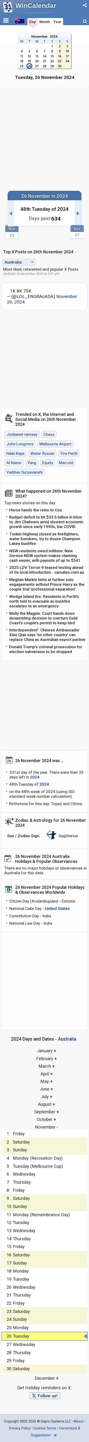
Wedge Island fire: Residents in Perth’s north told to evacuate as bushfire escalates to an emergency (44, 601)
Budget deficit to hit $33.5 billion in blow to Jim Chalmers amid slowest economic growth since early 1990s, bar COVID (46, 522)
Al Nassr (14, 462)
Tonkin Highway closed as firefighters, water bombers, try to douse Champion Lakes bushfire (44, 539)
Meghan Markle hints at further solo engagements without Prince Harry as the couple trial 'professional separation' (46, 584)
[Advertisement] (44, 138)
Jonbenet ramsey (21, 434)
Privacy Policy (20, 1428)
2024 (34, 777)
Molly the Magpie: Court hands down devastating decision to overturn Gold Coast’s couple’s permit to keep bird (43, 618)
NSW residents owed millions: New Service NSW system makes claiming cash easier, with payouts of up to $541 (44, 555)
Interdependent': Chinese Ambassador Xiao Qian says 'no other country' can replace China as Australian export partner (47, 635)
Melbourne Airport (55, 444)
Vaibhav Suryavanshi (24, 472)
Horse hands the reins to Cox (35, 510)
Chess (49, 434)
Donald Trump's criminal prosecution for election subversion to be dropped (45, 649)
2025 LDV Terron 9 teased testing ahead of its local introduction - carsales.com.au (46, 570)
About (78, 1421)
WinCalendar (35, 5)
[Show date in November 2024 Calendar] (44, 59)
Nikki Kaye (15, 453)
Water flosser (42, 453)
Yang (32, 462)
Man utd (66, 462)
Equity (47, 462)
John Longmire (19, 444)
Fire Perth (69, 453)
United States (57, 908)
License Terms (45, 1428)
